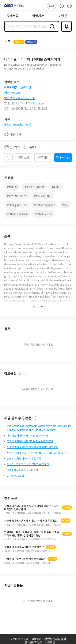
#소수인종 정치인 (17, 196)
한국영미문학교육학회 (17, 87)
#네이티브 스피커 (34, 187)
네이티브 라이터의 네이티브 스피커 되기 (27, 435)
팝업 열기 (25, 373)
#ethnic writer (43, 214)
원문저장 (43, 157)
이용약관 (36, 639)
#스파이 (56, 187)
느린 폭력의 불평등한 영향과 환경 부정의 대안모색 (32, 447)
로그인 (51, 5)
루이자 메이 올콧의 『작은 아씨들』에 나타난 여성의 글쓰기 (37, 452)
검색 (51, 29)
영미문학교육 (12, 93)
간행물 (63, 15)
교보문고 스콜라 (19, 639)
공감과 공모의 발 (15, 475)
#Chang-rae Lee (17, 205)
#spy (65, 205)
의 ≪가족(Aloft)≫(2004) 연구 (24, 547)
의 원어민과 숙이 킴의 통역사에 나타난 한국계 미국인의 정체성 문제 (31, 507)
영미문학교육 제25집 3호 (19, 98)
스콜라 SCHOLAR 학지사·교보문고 (13, 6)
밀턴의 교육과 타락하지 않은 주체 (24, 458)
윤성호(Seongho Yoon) (17, 124)
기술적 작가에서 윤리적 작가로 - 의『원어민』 (31, 520)
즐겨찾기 (66, 31)
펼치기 (36, 306)
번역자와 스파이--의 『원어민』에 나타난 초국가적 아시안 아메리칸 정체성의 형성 (31, 533)
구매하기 (61, 157)
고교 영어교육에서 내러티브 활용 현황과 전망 (30, 441)
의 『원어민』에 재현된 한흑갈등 (24, 558)
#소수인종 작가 (42, 196)
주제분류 (13, 15)
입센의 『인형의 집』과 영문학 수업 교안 (28, 464)
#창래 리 (12, 187)
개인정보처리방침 (55, 639)
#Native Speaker (44, 205)
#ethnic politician (17, 214)
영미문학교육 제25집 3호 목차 (22, 470)
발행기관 (38, 15)
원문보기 (23, 157)
